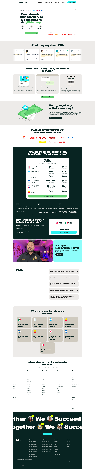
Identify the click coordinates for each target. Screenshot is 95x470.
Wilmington (15, 399)
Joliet (28, 394)
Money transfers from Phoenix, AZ (47, 449)
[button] (26, 2)
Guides (55, 444)
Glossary (55, 446)
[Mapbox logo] (50, 32)
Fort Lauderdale (60, 386)
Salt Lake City (15, 372)
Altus (58, 377)
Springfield (74, 377)
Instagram (68, 441)
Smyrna (43, 390)
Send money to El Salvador (33, 446)
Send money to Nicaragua (33, 451)
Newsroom (56, 451)
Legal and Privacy (57, 454)
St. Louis (73, 372)
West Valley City (15, 377)
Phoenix (73, 399)
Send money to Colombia (33, 449)
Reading (43, 379)
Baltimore (14, 386)
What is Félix (56, 441)
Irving (28, 379)
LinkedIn (68, 444)
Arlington (29, 377)
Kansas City (74, 374)
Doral (58, 394)
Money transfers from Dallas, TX (47, 444)
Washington (74, 386)
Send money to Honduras (33, 444)
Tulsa (58, 374)
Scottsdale (74, 406)
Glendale (73, 403)
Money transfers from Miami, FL (47, 446)
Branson (73, 379)
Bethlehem (44, 377)
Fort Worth (29, 374)
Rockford (29, 392)
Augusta (43, 392)
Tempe (73, 408)
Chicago (28, 386)
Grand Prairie (29, 381)
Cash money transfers (45, 441)
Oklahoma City (59, 372)
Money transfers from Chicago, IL (47, 451)
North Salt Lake (15, 374)
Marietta (43, 388)
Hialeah (58, 392)
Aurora (28, 388)
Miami (58, 388)
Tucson (73, 401)
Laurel (14, 388)
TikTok (68, 446)
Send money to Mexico (32, 441)
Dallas (28, 372)
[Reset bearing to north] (75, 12)
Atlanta (43, 386)
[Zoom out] (75, 11)
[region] (62, 20)
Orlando (58, 390)
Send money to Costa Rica (33, 456)
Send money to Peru (32, 454)
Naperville (29, 390)
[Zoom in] (75, 9)
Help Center (56, 449)
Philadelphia (44, 372)
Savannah (44, 394)
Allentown (44, 374)
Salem (73, 381)
